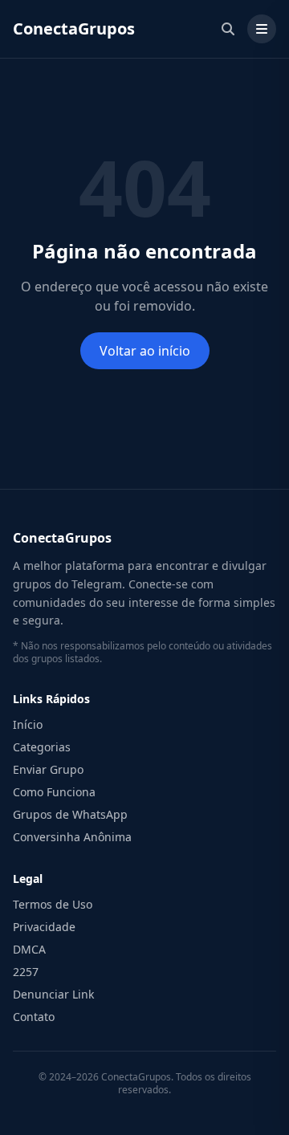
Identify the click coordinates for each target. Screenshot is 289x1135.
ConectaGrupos (74, 28)
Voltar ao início (145, 351)
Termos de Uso (52, 904)
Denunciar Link (53, 994)
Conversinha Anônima (72, 836)
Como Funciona (54, 791)
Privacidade (44, 926)
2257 (26, 971)
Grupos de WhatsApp (70, 814)
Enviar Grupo (48, 769)
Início (28, 724)
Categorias (42, 747)
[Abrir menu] (261, 28)
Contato (34, 1016)
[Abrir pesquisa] (228, 29)
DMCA (29, 949)
